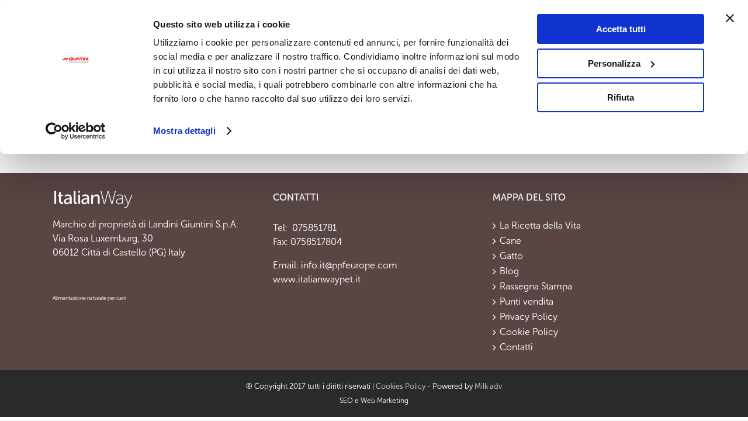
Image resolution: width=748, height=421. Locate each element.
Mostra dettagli (184, 131)
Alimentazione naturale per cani (89, 298)
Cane (510, 241)
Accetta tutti (621, 29)
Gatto (511, 256)
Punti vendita (526, 301)
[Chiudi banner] (730, 18)
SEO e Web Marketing (374, 400)
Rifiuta (620, 97)
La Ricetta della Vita (540, 225)
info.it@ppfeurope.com (349, 265)
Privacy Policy (528, 317)
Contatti (516, 347)
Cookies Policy (400, 386)
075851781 (313, 227)
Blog (509, 271)
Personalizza (614, 63)
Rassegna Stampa (536, 286)
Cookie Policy (529, 332)
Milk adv (488, 386)
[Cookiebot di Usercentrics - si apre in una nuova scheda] (76, 131)
